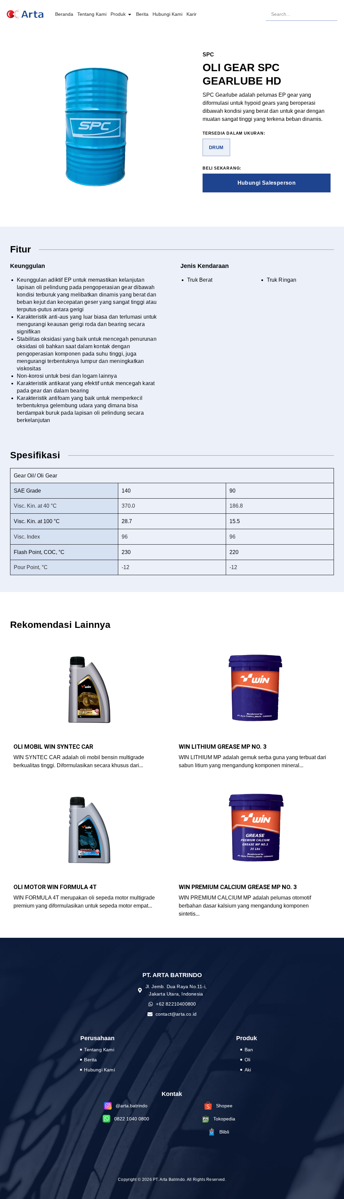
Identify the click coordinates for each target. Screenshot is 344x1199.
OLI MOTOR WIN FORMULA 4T (55, 886)
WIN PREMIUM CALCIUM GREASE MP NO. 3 (238, 886)
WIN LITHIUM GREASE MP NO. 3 (222, 746)
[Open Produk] (129, 14)
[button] (216, 147)
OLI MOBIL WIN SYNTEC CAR (53, 746)
